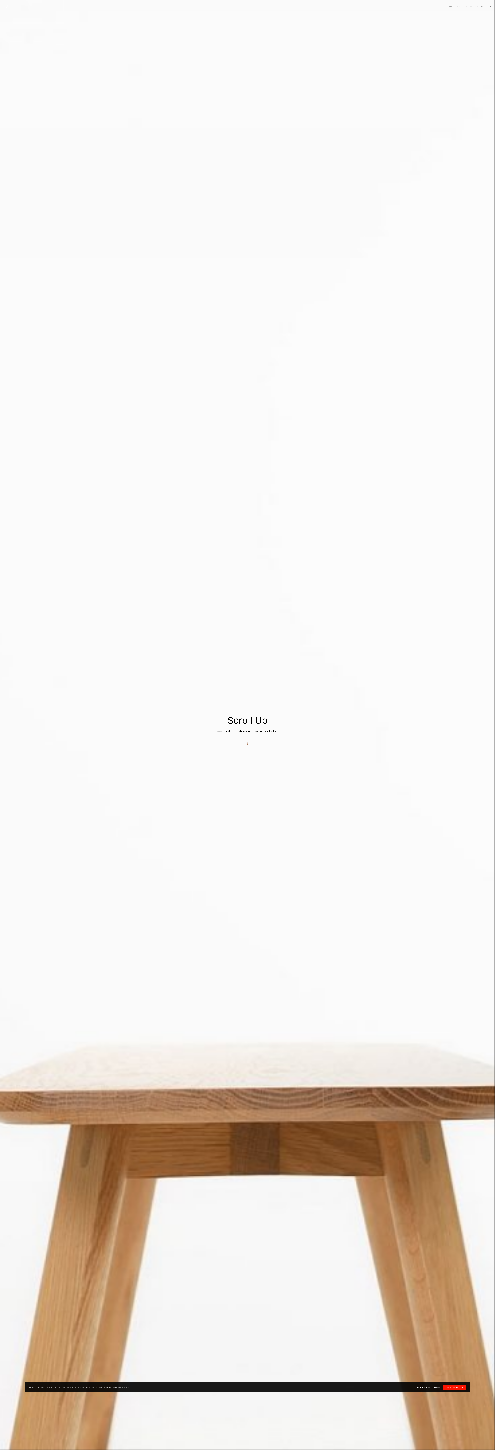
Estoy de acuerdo (455, 1387)
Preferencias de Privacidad (428, 1387)
